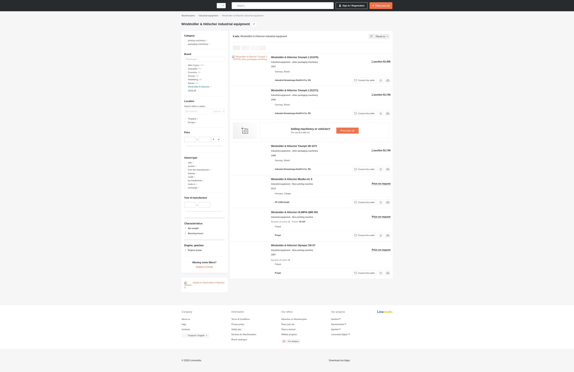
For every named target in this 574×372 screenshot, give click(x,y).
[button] (380, 80)
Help (184, 324)
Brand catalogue (239, 339)
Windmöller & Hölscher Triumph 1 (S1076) (294, 57)
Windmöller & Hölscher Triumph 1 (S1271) (294, 90)
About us (186, 319)
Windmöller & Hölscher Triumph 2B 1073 (294, 146)
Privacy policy (237, 324)
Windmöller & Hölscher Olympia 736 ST (293, 245)
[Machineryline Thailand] (197, 5)
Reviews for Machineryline (243, 334)
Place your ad (347, 130)
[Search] (234, 5)
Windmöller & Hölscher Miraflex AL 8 (291, 179)
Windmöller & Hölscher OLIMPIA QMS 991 (294, 212)
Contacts (186, 329)
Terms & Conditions (240, 319)
